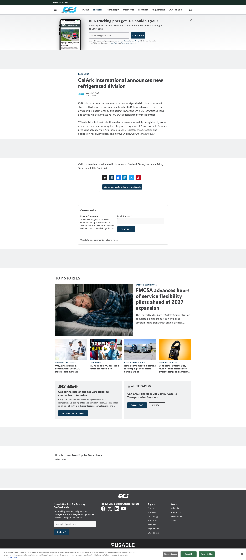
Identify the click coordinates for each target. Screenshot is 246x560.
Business (83, 73)
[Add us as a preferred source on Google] (111, 177)
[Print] (104, 177)
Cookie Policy (12, 557)
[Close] (242, 554)
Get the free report (73, 413)
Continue (126, 229)
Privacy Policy (113, 43)
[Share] (118, 177)
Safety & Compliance (146, 285)
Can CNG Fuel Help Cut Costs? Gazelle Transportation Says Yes (152, 395)
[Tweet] (131, 177)
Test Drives (95, 363)
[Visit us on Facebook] (103, 508)
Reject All (188, 554)
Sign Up (61, 532)
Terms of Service (126, 43)
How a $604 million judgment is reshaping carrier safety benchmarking (140, 368)
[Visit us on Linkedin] (117, 508)
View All (157, 405)
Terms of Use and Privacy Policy (128, 41)
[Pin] (138, 177)
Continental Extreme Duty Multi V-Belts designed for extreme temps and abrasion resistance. (173, 369)
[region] (123, 554)
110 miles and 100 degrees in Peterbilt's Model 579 (104, 367)
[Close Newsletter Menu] (190, 20)
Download (137, 405)
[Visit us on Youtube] (123, 508)
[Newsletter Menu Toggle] (190, 9)
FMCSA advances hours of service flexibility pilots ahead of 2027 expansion (162, 299)
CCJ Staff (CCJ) (93, 92)
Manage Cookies (170, 554)
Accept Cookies (207, 554)
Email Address (124, 216)
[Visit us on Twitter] (109, 508)
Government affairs (65, 363)
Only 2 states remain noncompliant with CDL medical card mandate (67, 368)
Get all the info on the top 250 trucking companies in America (83, 393)
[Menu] (55, 9)
